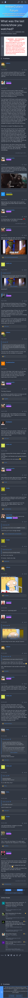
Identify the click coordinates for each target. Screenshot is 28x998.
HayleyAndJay (10, 930)
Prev (9, 890)
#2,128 (25, 823)
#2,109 (25, 339)
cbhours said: (5, 625)
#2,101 (25, 69)
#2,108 (25, 301)
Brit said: (4, 342)
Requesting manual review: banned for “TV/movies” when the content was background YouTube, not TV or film (15, 904)
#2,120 (25, 608)
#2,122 (25, 653)
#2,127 (25, 798)
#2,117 (25, 521)
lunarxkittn (4, 31)
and (11, 257)
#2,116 (25, 494)
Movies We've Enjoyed (11, 933)
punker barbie (10, 909)
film (23, 31)
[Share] (22, 70)
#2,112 (25, 411)
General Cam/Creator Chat (16, 927)
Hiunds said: (5, 525)
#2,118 (25, 546)
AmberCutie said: (6, 549)
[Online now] (4, 66)
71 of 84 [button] (14, 890)
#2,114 (25, 451)
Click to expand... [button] (14, 286)
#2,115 (25, 475)
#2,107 (25, 270)
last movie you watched (6, 33)
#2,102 (25, 88)
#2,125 (25, 736)
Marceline (8, 935)
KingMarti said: (5, 273)
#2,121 (25, 622)
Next (19, 890)
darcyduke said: (5, 656)
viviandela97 (8, 906)
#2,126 (25, 772)
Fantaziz (7, 927)
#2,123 (25, 683)
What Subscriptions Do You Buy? (13, 913)
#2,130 (25, 858)
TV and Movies (14, 935)
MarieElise (9, 938)
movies (14, 33)
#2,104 (25, 199)
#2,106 (25, 235)
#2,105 (25, 216)
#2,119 (25, 573)
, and (12, 533)
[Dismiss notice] (25, 38)
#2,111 (25, 388)
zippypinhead (10, 917)
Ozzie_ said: (5, 775)
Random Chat (12, 914)
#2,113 (25, 428)
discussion (18, 31)
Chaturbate (14, 906)
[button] (2, 2)
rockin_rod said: (5, 739)
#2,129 (25, 838)
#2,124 (25, 702)
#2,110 (25, 369)
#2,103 (25, 164)
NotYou (7, 914)
